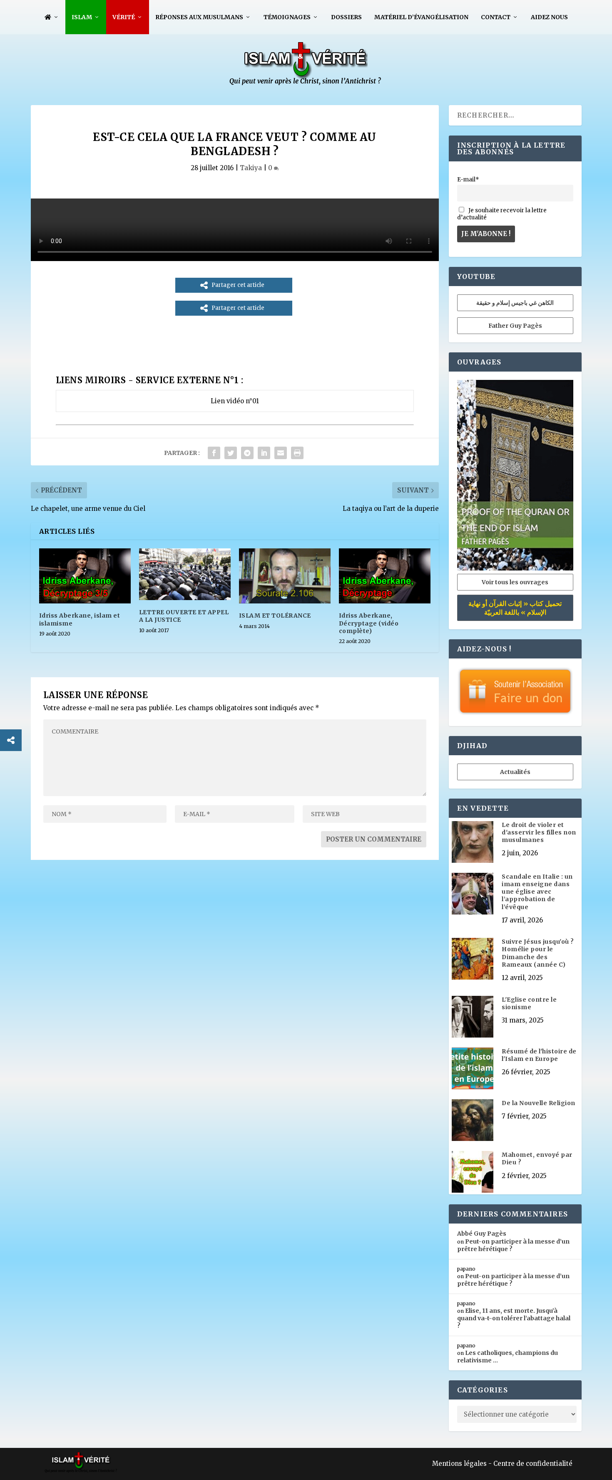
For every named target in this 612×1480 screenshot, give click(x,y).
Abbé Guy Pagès (481, 1233)
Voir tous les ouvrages (515, 582)
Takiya (251, 168)
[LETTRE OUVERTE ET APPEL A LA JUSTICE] (185, 574)
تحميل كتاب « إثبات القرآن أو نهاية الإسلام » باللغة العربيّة (515, 607)
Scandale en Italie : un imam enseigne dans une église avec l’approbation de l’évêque (537, 892)
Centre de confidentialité (532, 1463)
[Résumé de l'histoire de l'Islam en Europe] (472, 1069)
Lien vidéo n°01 (235, 401)
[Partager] (11, 740)
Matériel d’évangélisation (421, 17)
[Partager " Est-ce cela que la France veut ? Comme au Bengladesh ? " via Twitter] (230, 453)
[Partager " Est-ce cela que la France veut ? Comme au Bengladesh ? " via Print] (297, 453)
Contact (495, 17)
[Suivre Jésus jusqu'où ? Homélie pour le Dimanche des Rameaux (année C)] (472, 959)
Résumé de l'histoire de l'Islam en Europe (539, 1055)
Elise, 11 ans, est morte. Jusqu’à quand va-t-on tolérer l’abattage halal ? (513, 1318)
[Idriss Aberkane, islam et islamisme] (85, 575)
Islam (82, 17)
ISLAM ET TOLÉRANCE (275, 615)
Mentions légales (459, 1463)
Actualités (515, 772)
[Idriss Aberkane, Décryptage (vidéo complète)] (384, 575)
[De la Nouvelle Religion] (472, 1121)
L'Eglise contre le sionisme (529, 1003)
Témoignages (287, 17)
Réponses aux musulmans (199, 17)
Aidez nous (549, 17)
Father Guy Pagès (515, 325)
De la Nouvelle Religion (538, 1103)
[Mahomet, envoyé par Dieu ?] (472, 1172)
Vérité (123, 17)
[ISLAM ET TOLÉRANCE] (285, 575)
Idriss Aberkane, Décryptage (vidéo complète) (369, 623)
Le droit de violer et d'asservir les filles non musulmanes (539, 832)
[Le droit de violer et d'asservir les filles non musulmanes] (472, 842)
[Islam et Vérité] (306, 83)
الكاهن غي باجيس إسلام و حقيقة (515, 303)
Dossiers (346, 17)
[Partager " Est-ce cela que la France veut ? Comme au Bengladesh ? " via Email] (280, 453)
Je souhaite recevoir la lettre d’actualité (502, 214)
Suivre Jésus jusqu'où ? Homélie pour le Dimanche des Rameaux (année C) (538, 953)
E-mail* (468, 179)
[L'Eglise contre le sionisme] (472, 1017)
